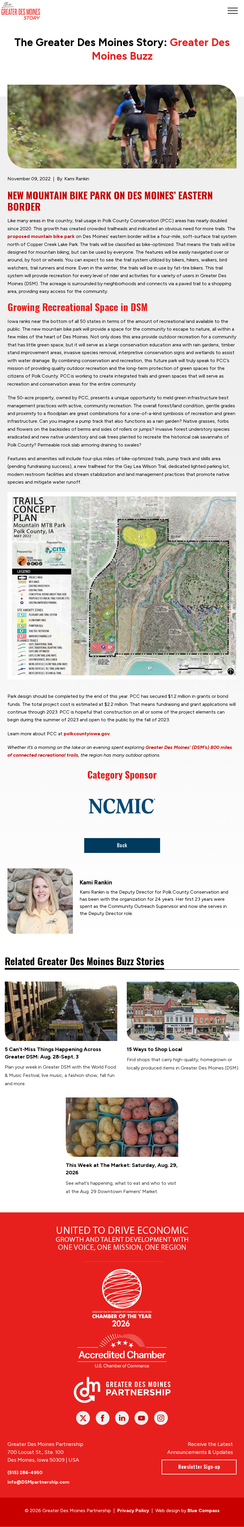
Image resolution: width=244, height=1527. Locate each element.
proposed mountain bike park (41, 236)
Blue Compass (203, 1510)
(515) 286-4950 (25, 1472)
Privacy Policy (133, 1510)
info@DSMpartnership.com (38, 1482)
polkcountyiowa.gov (87, 733)
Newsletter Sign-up (199, 1466)
